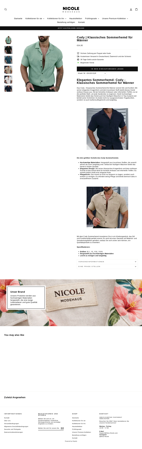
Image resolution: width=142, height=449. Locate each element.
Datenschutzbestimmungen (13, 432)
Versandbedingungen (11, 423)
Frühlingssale (91, 18)
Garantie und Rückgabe (12, 429)
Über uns (7, 420)
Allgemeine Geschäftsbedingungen (16, 426)
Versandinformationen (91, 261)
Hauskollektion (75, 18)
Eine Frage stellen (89, 266)
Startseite (18, 18)
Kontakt (81, 22)
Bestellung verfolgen (66, 22)
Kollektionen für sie (34, 18)
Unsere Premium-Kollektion (114, 18)
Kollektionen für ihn (56, 18)
